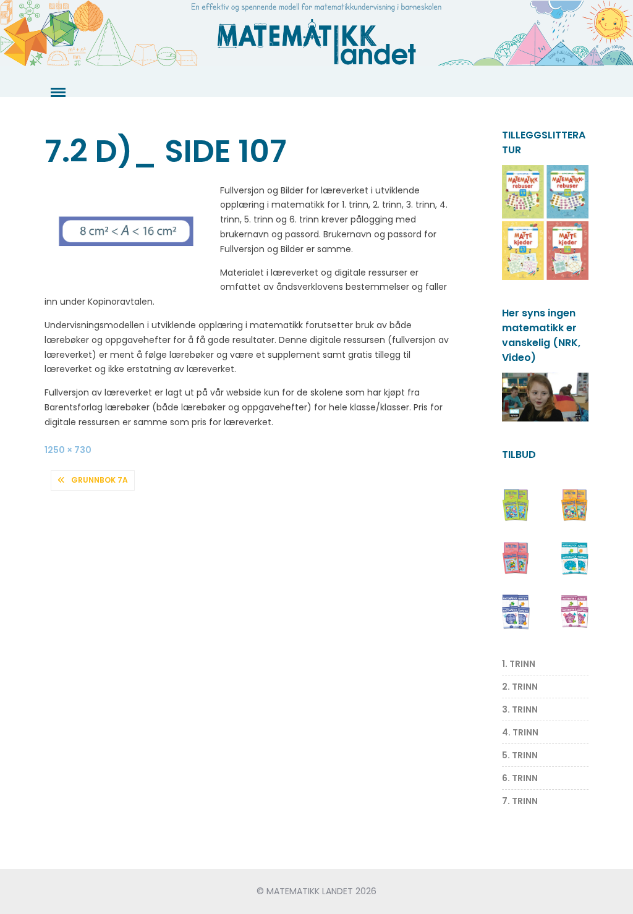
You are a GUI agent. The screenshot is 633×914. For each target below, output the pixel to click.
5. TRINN (520, 755)
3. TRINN (520, 709)
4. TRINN (520, 732)
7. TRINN (520, 801)
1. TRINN (518, 664)
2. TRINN (520, 686)
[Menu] (57, 92)
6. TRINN (520, 778)
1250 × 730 (68, 450)
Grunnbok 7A (99, 480)
